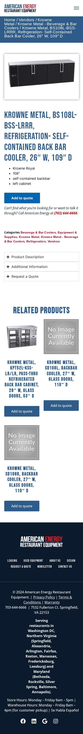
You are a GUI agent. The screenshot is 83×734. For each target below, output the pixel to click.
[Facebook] (23, 721)
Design (71, 561)
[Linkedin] (34, 721)
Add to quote (22, 198)
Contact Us (65, 567)
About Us (55, 561)
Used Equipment (33, 561)
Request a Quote (21, 567)
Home (10, 20)
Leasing (12, 561)
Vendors (26, 20)
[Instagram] (55, 721)
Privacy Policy (44, 597)
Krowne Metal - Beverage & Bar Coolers (40, 26)
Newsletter (44, 567)
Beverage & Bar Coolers (38, 232)
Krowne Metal (29, 237)
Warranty (52, 602)
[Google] (45, 721)
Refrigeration (36, 241)
